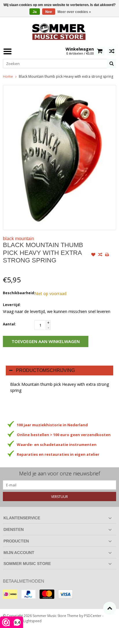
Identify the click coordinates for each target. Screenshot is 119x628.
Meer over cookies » (74, 12)
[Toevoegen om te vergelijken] (100, 255)
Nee (48, 12)
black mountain (18, 238)
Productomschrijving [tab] (45, 370)
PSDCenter (92, 615)
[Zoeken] (111, 63)
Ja (35, 12)
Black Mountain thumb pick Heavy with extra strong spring (66, 76)
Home (8, 76)
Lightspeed (32, 620)
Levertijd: (12, 304)
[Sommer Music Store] (59, 31)
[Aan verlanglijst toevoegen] (93, 255)
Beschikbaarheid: (17, 292)
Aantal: (9, 324)
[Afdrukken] (107, 255)
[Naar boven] (109, 608)
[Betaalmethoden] (10, 594)
